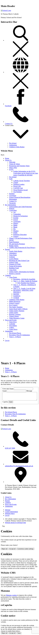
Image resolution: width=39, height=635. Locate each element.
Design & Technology (20, 216)
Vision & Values (14, 164)
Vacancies (12, 203)
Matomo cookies (11, 595)
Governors (12, 195)
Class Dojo (12, 270)
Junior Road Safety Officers (18, 309)
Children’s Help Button (16, 147)
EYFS (11, 169)
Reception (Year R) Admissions (19, 335)
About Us (8, 160)
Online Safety (13, 312)
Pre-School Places (15, 333)
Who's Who (13, 168)
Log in (7, 340)
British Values (13, 246)
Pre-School (12, 143)
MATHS (16, 294)
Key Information (10, 205)
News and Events (11, 320)
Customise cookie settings (25, 549)
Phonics (16, 231)
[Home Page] (6, 10)
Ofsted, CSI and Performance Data (20, 238)
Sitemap (7, 510)
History (15, 223)
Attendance (13, 253)
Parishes (12, 194)
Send (10, 402)
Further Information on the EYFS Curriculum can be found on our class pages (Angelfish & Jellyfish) (25, 173)
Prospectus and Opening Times (19, 166)
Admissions (13, 145)
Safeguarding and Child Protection (20, 207)
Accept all (12, 549)
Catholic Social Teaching (21, 181)
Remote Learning (15, 314)
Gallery (11, 327)
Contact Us (13, 201)
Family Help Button (15, 251)
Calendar (12, 324)
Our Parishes (17, 192)
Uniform (12, 257)
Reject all (4, 549)
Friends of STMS (15, 264)
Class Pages (13, 277)
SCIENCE (16, 296)
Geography (17, 221)
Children (8, 275)
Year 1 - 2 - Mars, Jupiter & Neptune (25, 281)
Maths (15, 225)
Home (7, 158)
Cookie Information (11, 512)
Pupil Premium (14, 242)
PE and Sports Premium (17, 244)
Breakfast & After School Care (19, 260)
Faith (10, 179)
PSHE (15, 233)
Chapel (15, 182)
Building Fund (14, 268)
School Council (14, 303)
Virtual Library (14, 316)
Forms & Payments (15, 266)
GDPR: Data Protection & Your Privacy (22, 247)
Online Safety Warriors (16, 311)
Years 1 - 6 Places (15, 337)
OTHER (16, 298)
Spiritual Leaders (18, 184)
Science (15, 236)
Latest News (13, 329)
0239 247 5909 (10, 448)
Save (19, 633)
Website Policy (10, 513)
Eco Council (13, 305)
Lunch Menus (13, 259)
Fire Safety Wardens (15, 307)
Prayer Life (17, 186)
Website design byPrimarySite (15, 522)
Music (15, 227)
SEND (11, 240)
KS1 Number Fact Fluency (26, 283)
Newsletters (13, 325)
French (15, 220)
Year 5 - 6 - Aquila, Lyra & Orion (24, 288)
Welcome (12, 162)
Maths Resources (14, 301)
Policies (11, 208)
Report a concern (14, 273)
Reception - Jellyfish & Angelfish (24, 279)
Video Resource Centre (16, 318)
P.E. (14, 229)
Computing (17, 214)
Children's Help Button (16, 299)
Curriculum (13, 210)
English (15, 218)
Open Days (13, 322)
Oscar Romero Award (20, 190)
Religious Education (20, 234)
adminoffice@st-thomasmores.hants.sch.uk (19, 466)
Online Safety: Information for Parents (21, 272)
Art (14, 212)
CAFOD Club (18, 188)
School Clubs (13, 262)
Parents (7, 249)
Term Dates (13, 255)
